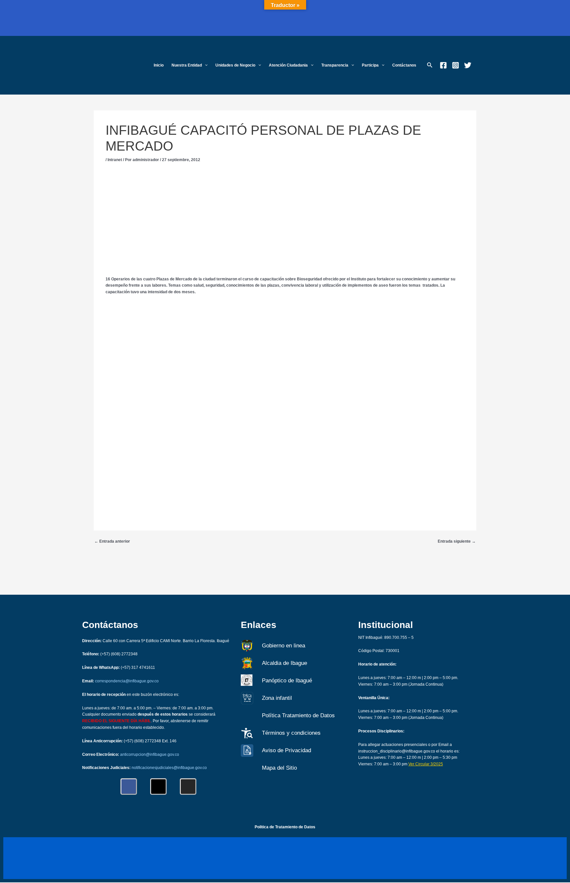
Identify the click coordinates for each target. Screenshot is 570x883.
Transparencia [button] (334, 65)
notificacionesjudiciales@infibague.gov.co (169, 767)
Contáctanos (404, 65)
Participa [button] (370, 65)
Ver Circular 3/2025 (425, 764)
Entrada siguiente (457, 541)
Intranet (115, 159)
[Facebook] (443, 65)
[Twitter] (467, 65)
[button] (204, 65)
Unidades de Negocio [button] (235, 65)
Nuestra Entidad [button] (187, 65)
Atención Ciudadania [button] (288, 65)
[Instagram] (455, 65)
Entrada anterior (112, 541)
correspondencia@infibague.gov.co (127, 681)
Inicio (159, 65)
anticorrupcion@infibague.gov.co (149, 754)
